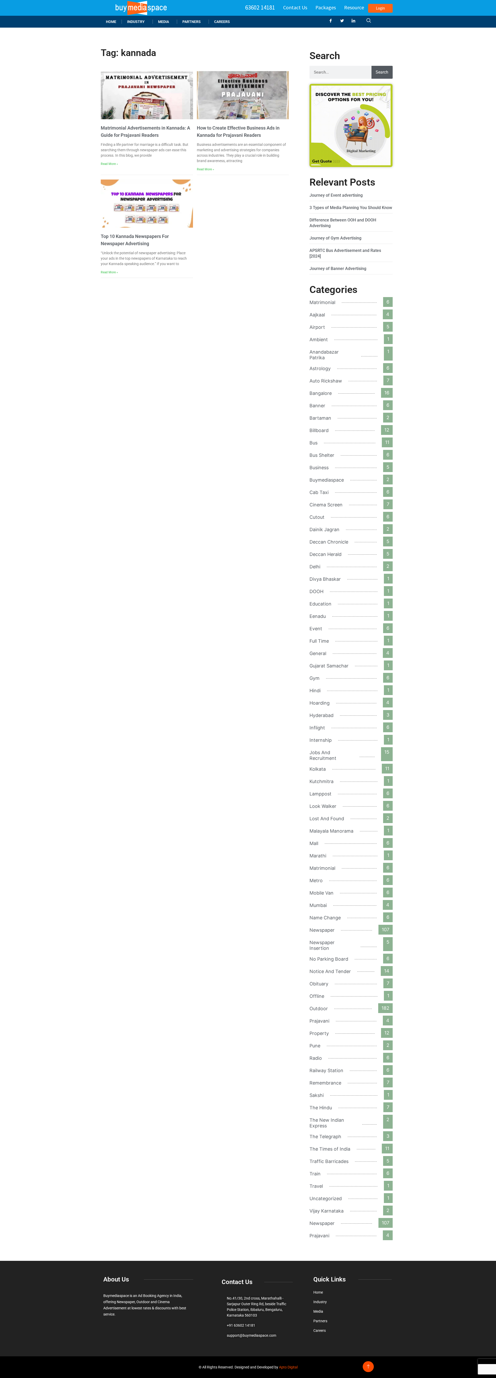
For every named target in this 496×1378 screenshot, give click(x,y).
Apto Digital (288, 1367)
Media (163, 22)
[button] (368, 21)
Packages (325, 7)
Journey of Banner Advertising (337, 268)
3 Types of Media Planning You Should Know (350, 207)
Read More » (109, 164)
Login (380, 8)
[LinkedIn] (355, 21)
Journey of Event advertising (336, 195)
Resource (354, 7)
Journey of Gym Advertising (335, 238)
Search (382, 72)
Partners (191, 22)
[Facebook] (333, 21)
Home (111, 22)
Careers (222, 22)
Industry (136, 22)
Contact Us (295, 7)
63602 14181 (260, 7)
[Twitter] (344, 21)
